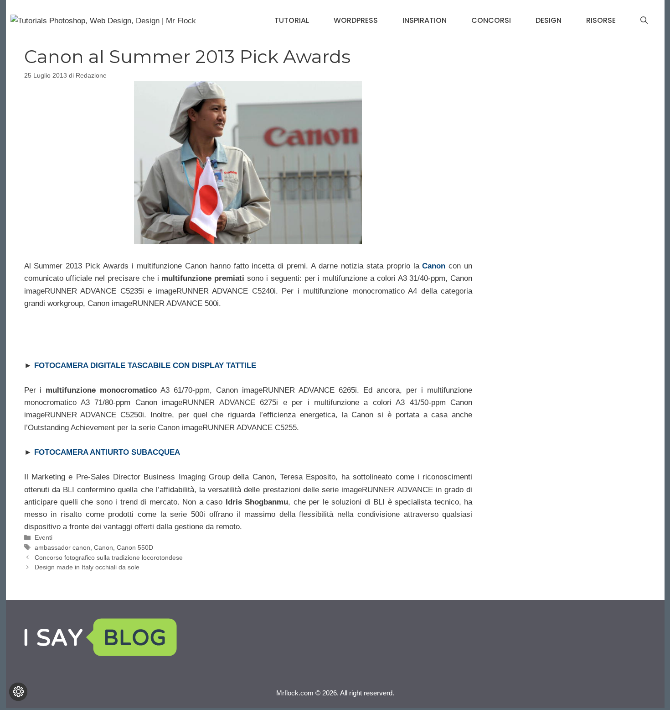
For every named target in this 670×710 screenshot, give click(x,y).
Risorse (601, 20)
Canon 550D (135, 547)
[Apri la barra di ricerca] (644, 20)
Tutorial (291, 20)
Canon (103, 547)
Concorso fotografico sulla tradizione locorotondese (109, 557)
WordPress (356, 20)
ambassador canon (62, 547)
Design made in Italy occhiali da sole (87, 567)
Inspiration (424, 20)
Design (549, 20)
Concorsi (491, 20)
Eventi (43, 537)
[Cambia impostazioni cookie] (18, 692)
